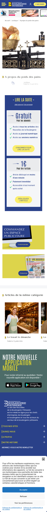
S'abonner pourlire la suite (23, 149)
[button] (43, 459)
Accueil (7, 20)
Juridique (15, 20)
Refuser (23, 496)
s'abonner (39, 4)
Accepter (23, 490)
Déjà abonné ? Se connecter (24, 104)
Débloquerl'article (23, 200)
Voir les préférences (23, 503)
